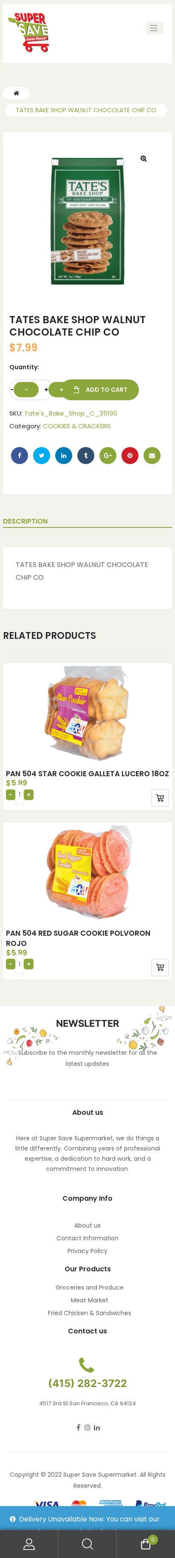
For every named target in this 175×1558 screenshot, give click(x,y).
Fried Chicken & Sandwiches (89, 1313)
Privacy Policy (87, 1251)
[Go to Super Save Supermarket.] (16, 93)
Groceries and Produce (90, 1287)
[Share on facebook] (19, 455)
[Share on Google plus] (107, 455)
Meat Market (89, 1300)
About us (87, 1225)
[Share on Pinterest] (129, 455)
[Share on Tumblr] (85, 455)
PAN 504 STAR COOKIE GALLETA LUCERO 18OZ (87, 774)
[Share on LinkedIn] (63, 455)
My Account (29, 1544)
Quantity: (24, 367)
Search (87, 1544)
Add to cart (106, 389)
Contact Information (87, 1238)
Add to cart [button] (160, 798)
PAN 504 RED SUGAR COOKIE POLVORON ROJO (78, 938)
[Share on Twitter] (41, 455)
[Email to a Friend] (152, 455)
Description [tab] (25, 521)
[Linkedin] (97, 1427)
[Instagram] (87, 1427)
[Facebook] (78, 1427)
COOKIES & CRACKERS (77, 426)
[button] (144, 158)
